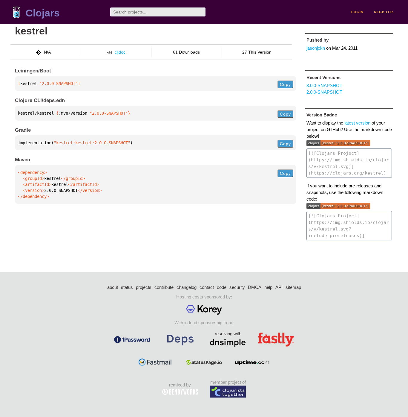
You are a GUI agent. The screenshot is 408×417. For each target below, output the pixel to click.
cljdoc (120, 52)
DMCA (254, 287)
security (237, 287)
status (127, 287)
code (221, 287)
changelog (187, 287)
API (279, 287)
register (383, 12)
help (268, 287)
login (357, 12)
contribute (164, 287)
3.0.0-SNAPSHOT (324, 85)
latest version (357, 122)
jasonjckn (315, 48)
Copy (285, 84)
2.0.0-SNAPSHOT (324, 92)
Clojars (42, 13)
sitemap (293, 287)
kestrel (31, 31)
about (112, 287)
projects (143, 287)
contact (207, 287)
